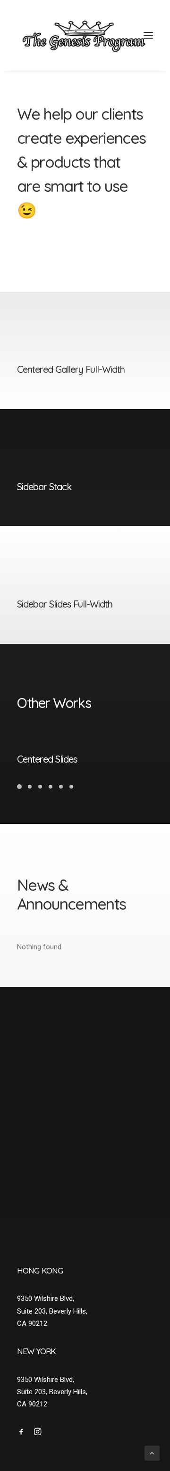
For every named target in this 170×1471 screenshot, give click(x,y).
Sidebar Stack (44, 487)
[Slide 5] (61, 786)
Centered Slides (47, 759)
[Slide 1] (21, 786)
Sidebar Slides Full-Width (64, 604)
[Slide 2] (30, 786)
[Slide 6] (71, 786)
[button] (148, 35)
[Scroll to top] (152, 1452)
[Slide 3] (40, 786)
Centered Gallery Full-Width (71, 369)
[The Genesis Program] (85, 35)
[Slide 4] (50, 786)
